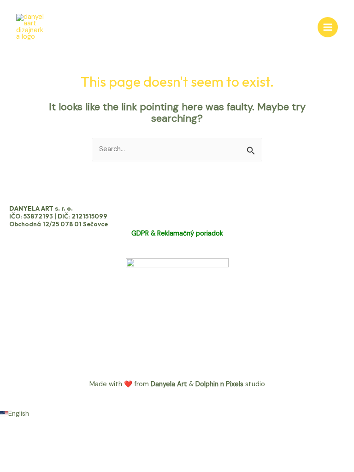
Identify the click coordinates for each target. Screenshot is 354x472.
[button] (177, 414)
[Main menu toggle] (328, 27)
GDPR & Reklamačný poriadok (177, 233)
